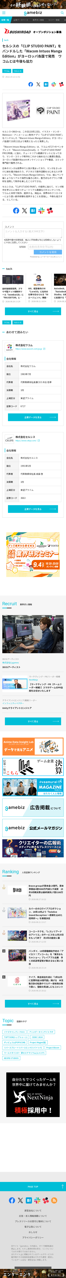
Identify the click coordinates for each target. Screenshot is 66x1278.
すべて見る (33, 311)
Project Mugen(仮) (38, 1042)
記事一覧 (5, 20)
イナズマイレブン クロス (14, 1032)
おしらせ (33, 1232)
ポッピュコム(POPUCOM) (14, 1042)
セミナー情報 (53, 20)
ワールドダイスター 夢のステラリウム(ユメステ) (24, 1052)
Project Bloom (52, 1047)
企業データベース (21, 20)
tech (6, 40)
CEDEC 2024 (37, 1037)
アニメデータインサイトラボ (41, 1032)
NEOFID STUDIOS (11, 1058)
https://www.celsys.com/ (26, 440)
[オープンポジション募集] (33, 31)
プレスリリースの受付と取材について (33, 1221)
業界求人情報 (38, 20)
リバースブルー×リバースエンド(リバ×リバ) (23, 1047)
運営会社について (33, 1210)
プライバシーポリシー (33, 1237)
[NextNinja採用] (33, 1094)
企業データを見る (33, 417)
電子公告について (33, 1226)
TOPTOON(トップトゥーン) (15, 1037)
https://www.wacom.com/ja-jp (29, 348)
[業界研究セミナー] (33, 554)
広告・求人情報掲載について (33, 1215)
